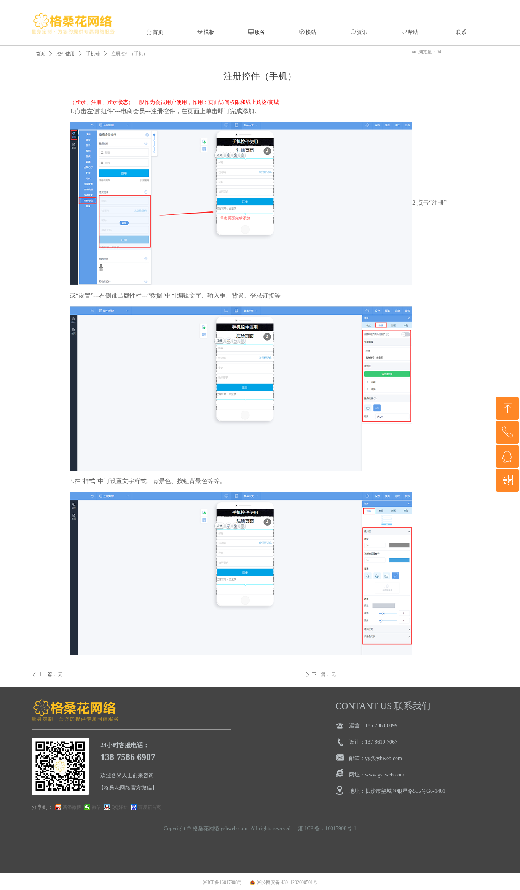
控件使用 (65, 53)
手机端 (93, 53)
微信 (96, 807)
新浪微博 (72, 807)
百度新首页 (149, 807)
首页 (40, 53)
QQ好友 (120, 807)
